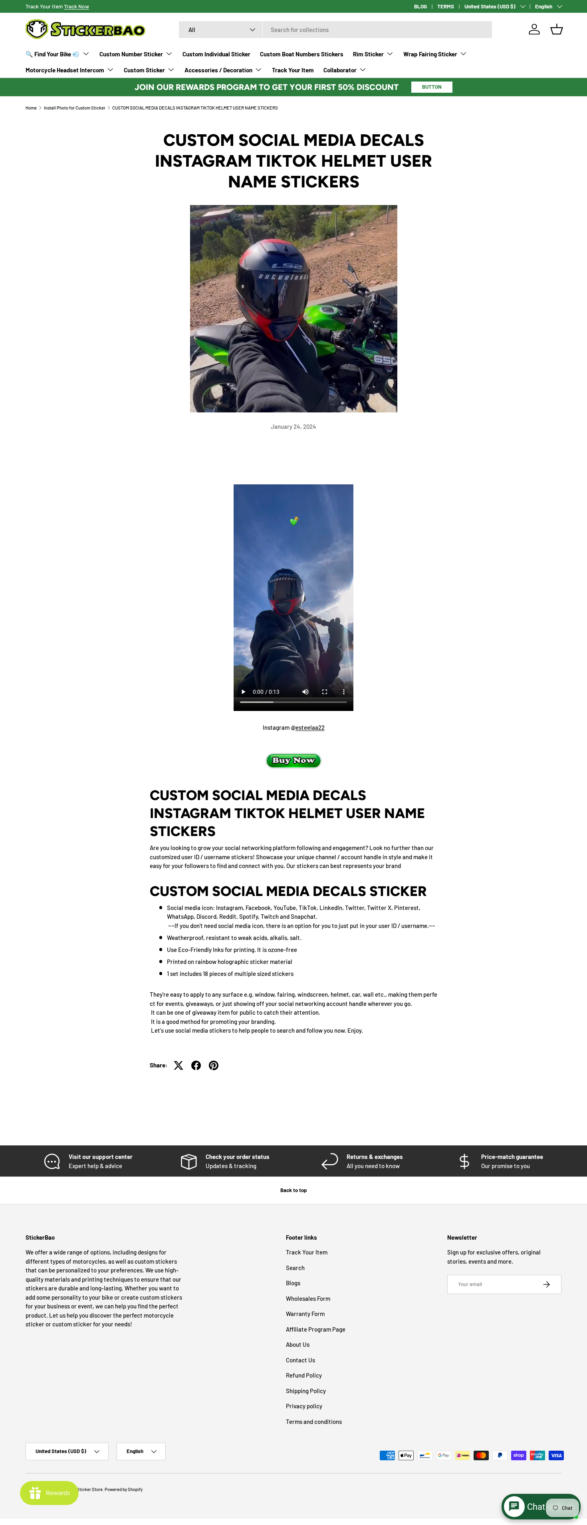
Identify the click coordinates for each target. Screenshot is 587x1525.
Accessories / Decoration (218, 70)
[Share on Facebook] (196, 1065)
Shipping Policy (306, 1390)
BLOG (420, 6)
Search (295, 1267)
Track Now (76, 6)
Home (31, 107)
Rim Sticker (368, 54)
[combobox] (335, 29)
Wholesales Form (308, 1298)
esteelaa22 (310, 727)
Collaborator (340, 70)
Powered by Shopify (124, 1489)
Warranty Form (305, 1313)
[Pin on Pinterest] (213, 1065)
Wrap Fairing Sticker (430, 54)
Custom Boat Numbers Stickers (301, 54)
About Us (297, 1344)
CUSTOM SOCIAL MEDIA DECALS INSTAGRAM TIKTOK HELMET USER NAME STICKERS (195, 107)
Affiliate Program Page (315, 1329)
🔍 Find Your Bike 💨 (53, 54)
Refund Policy (304, 1375)
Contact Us (300, 1360)
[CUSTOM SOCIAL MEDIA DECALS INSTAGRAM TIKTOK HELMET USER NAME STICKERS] (293, 759)
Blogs (293, 1282)
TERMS (445, 6)
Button (432, 87)
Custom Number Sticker (131, 54)
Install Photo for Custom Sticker (74, 107)
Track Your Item (293, 70)
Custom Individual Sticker (216, 54)
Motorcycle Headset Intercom (65, 70)
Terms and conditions (314, 1421)
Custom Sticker (144, 70)
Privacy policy (304, 1406)
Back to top (293, 1190)
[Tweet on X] (178, 1065)
